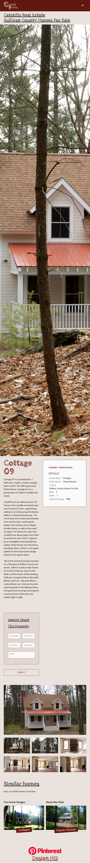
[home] (11, 5)
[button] (82, 5)
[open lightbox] (45, 710)
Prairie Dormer (66, 467)
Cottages (53, 467)
